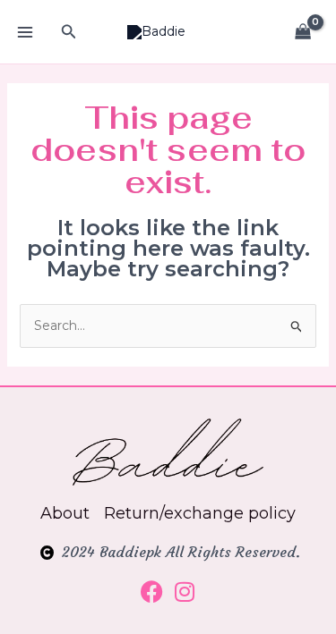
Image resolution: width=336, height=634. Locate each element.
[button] (69, 32)
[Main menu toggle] (25, 32)
